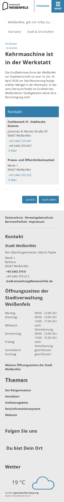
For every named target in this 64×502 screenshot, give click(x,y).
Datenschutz (14, 217)
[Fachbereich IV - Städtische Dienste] (32, 136)
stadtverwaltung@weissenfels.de (29, 281)
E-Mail (12, 150)
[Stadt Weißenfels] (32, 263)
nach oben (49, 199)
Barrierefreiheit (16, 222)
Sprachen (42, 6)
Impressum (37, 222)
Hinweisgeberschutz (39, 217)
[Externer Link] (8, 439)
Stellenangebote (16, 403)
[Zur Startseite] (15, 6)
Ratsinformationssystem (22, 409)
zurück (30, 199)
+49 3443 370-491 (20, 141)
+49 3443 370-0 (15, 271)
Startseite (14, 32)
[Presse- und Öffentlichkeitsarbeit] (32, 170)
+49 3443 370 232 (19, 175)
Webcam (11, 415)
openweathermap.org (26, 492)
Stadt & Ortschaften (40, 32)
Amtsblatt (12, 396)
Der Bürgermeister (18, 390)
